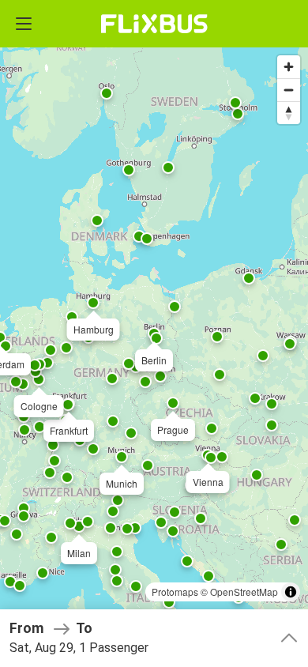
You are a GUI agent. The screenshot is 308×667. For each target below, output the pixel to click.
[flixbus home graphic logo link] (154, 23)
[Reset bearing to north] (288, 112)
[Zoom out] (288, 89)
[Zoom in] (288, 66)
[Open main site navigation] (23, 23)
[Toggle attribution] (290, 591)
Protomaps (175, 591)
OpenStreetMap (244, 591)
